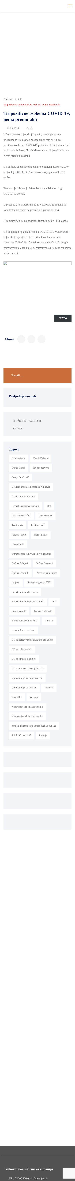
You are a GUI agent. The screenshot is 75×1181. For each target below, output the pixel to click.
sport (54, 601)
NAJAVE (17, 428)
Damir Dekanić (40, 458)
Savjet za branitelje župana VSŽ (28, 601)
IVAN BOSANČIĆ (21, 515)
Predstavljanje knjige (46, 573)
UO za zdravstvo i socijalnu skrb (28, 668)
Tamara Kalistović (43, 611)
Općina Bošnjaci (20, 563)
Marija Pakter (40, 534)
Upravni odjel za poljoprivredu (27, 678)
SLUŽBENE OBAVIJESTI (27, 420)
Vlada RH (17, 697)
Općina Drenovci (44, 563)
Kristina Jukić (38, 525)
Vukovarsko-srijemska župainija (27, 706)
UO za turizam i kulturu (24, 659)
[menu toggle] (70, 6)
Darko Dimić (18, 467)
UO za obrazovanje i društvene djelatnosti (32, 639)
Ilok (49, 506)
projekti (16, 582)
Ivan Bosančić (45, 515)
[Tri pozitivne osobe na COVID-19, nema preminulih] (21, 339)
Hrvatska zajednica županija (25, 506)
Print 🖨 (63, 318)
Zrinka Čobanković (21, 735)
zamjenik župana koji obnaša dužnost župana (34, 726)
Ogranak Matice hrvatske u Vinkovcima (31, 554)
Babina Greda (18, 458)
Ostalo (18, 99)
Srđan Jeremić (19, 611)
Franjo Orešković (20, 477)
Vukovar (34, 697)
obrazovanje (18, 544)
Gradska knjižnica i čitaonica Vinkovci (31, 487)
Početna (7, 99)
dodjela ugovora (41, 467)
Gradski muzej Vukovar (23, 496)
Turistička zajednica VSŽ (24, 620)
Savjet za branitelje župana (25, 592)
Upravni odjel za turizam (24, 687)
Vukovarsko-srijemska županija (27, 716)
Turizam (49, 620)
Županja (43, 735)
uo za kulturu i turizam (23, 630)
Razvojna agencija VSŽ (39, 582)
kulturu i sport (19, 534)
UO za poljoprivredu (22, 649)
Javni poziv (17, 525)
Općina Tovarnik (20, 573)
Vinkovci (48, 687)
